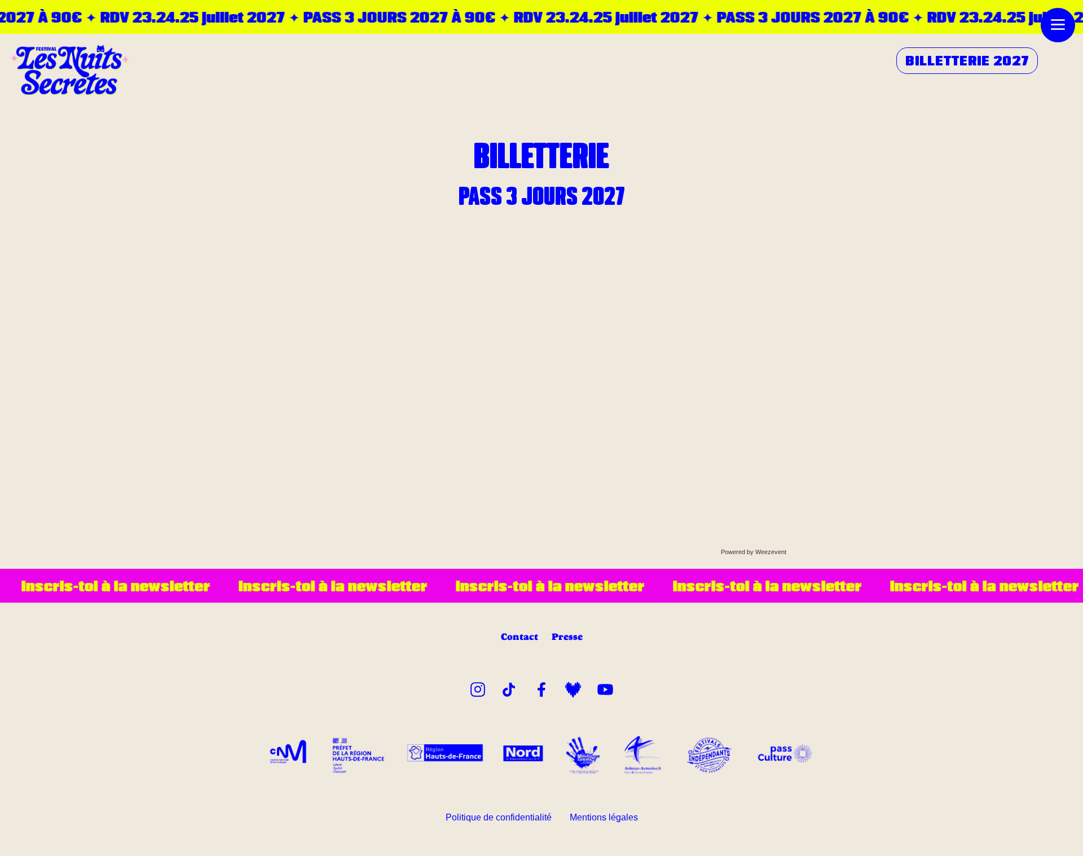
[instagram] (478, 687)
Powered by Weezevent (753, 551)
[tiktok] (509, 687)
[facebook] (541, 687)
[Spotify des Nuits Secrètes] (573, 687)
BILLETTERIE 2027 (967, 60)
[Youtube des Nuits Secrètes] (605, 687)
